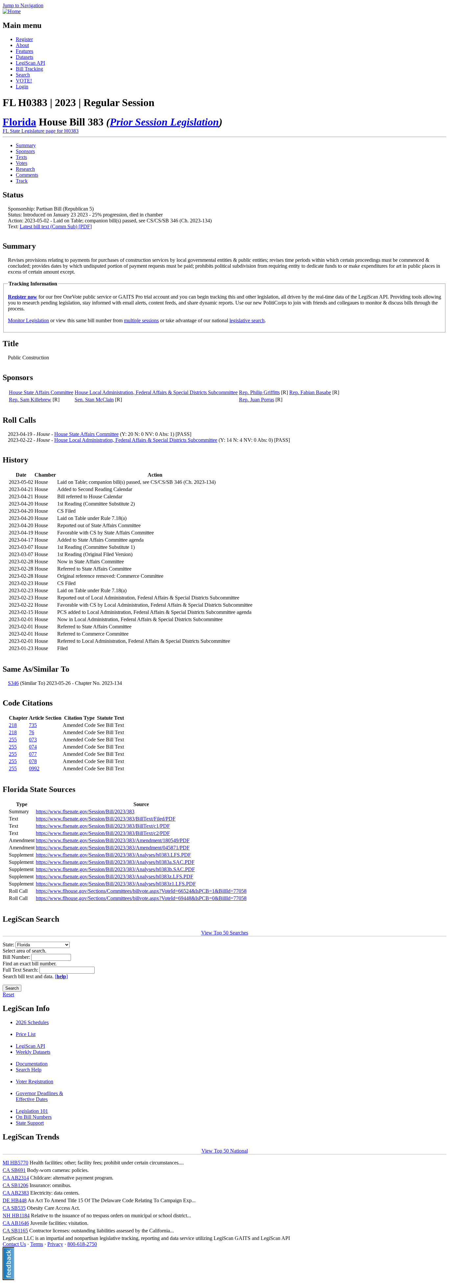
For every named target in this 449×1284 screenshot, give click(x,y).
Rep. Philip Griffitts (259, 392)
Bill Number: (17, 957)
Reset (8, 994)
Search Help (28, 1069)
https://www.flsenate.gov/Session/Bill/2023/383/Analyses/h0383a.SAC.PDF (115, 862)
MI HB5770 (15, 1162)
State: (9, 944)
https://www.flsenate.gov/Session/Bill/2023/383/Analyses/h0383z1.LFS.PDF (116, 884)
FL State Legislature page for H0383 (41, 131)
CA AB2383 (16, 1193)
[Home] (12, 11)
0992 (34, 768)
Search (23, 75)
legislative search (247, 320)
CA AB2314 (16, 1178)
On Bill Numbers (34, 1117)
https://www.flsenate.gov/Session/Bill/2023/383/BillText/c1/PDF (103, 826)
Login (22, 86)
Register (24, 39)
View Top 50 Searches (224, 932)
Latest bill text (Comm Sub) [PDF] (56, 226)
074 (33, 747)
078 (33, 761)
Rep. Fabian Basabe (310, 392)
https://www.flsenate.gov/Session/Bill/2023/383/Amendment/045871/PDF (113, 847)
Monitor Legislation (28, 320)
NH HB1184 (16, 1215)
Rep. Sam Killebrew (30, 399)
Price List (25, 1034)
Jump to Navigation (23, 5)
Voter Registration (34, 1081)
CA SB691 (14, 1170)
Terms (36, 1244)
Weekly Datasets (33, 1052)
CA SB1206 (15, 1185)
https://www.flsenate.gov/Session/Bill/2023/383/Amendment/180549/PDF (113, 840)
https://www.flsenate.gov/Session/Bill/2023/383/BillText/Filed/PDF (106, 819)
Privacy (55, 1244)
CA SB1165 (15, 1230)
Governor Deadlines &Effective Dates (39, 1096)
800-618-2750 (82, 1244)
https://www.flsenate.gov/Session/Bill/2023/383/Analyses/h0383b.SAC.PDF (115, 869)
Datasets (24, 57)
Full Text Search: (21, 970)
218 (13, 725)
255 (13, 739)
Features (24, 51)
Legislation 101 (32, 1111)
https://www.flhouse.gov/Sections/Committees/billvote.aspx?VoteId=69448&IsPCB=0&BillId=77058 (141, 898)
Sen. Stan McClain (94, 399)
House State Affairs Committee (41, 392)
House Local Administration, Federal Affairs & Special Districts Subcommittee (156, 392)
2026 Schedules (32, 1022)
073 (33, 739)
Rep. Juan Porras (256, 399)
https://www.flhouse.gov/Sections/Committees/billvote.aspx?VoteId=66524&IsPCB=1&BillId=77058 (141, 891)
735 (33, 725)
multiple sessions (141, 320)
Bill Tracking (29, 69)
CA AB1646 (16, 1223)
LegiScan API (30, 63)
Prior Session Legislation (164, 122)
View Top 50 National (224, 1151)
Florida (19, 122)
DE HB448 (15, 1200)
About (22, 45)
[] (61, 976)
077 (33, 754)
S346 (13, 683)
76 (31, 732)
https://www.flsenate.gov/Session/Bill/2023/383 (85, 811)
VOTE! (24, 80)
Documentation (32, 1064)
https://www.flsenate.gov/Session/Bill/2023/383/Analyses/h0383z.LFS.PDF (114, 876)
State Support (30, 1123)
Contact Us (14, 1244)
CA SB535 (14, 1208)
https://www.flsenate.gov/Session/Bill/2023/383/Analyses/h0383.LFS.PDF (113, 855)
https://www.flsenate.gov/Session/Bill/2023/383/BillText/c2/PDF (103, 833)
